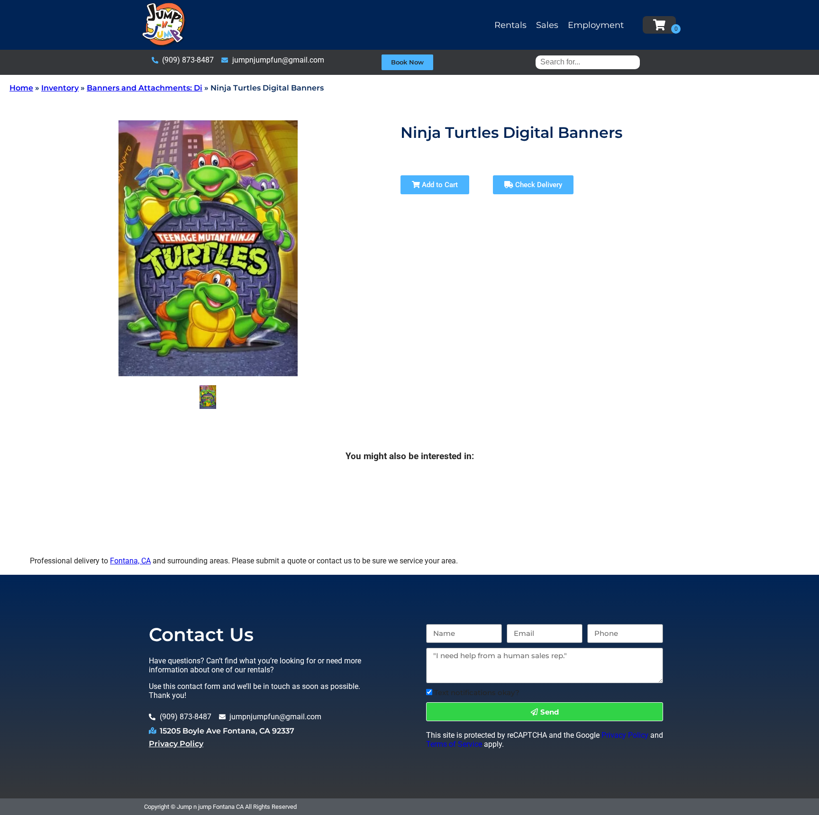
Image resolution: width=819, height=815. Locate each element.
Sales (547, 25)
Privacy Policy (176, 743)
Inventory (60, 87)
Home (21, 87)
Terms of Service (454, 744)
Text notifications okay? (476, 692)
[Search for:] (588, 62)
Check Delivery (537, 185)
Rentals (510, 25)
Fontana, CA (130, 560)
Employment (596, 25)
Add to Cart (439, 185)
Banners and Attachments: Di (144, 87)
